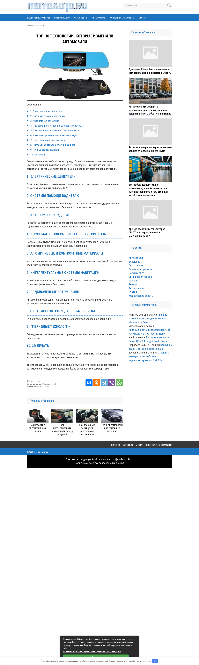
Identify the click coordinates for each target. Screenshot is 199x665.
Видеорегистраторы (38, 17)
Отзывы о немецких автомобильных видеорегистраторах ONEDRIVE (149, 356)
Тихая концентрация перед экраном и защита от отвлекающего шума (150, 149)
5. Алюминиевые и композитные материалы (55, 130)
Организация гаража (140, 276)
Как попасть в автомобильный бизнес (37, 428)
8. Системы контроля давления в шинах (52, 145)
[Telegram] (104, 382)
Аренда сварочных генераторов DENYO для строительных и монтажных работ (147, 232)
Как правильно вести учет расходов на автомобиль (87, 429)
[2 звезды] (31, 384)
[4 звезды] (37, 384)
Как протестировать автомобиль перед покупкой (62, 429)
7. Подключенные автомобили (47, 140)
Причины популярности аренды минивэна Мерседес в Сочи (148, 318)
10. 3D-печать (38, 154)
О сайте (139, 445)
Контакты (115, 445)
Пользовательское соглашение (159, 445)
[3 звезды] (34, 384)
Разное (133, 280)
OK (155, 661)
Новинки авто (62, 17)
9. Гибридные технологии (44, 149)
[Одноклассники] (96, 382)
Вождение (134, 261)
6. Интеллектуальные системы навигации (53, 135)
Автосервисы (136, 288)
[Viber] (111, 382)
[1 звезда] (28, 384)
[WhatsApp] (119, 382)
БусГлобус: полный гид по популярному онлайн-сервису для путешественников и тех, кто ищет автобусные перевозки (148, 190)
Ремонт (133, 284)
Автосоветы (80, 17)
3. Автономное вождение (44, 121)
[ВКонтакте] (89, 382)
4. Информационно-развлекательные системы (56, 125)
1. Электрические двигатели (46, 111)
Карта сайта (128, 445)
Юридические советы (122, 17)
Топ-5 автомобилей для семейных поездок (112, 428)
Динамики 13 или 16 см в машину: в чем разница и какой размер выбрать (150, 71)
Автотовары (98, 17)
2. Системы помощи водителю (47, 116)
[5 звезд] (40, 384)
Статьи (142, 17)
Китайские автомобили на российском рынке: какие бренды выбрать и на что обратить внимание (150, 110)
